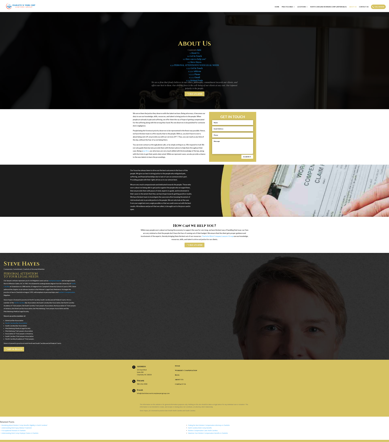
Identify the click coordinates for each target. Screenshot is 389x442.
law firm (146, 151)
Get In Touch (14, 349)
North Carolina (19, 303)
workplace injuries (55, 281)
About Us (352, 7)
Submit (247, 157)
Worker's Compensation (186, 370)
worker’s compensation (67, 292)
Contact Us (363, 7)
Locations (301, 7)
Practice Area (287, 7)
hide (199, 49)
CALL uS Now (195, 94)
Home (277, 7)
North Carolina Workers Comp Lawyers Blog (328, 7)
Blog (177, 375)
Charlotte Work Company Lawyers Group (217, 236)
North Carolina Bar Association (16, 323)
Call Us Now (379, 7)
